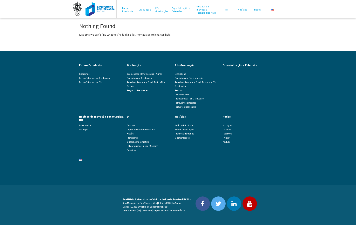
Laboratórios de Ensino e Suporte (142, 146)
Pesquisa (179, 90)
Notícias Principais (184, 125)
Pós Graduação (161, 10)
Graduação (145, 9)
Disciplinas (180, 73)
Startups (83, 129)
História (131, 133)
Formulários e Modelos (185, 102)
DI (226, 9)
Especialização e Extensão (181, 10)
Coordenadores (182, 94)
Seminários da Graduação (139, 78)
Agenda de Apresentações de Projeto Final (146, 82)
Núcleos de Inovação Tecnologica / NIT (206, 9)
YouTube (226, 141)
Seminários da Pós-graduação (189, 78)
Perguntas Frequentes (137, 90)
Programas (84, 73)
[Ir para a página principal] (100, 9)
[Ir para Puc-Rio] (77, 9)
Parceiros (131, 150)
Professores (132, 137)
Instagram (228, 125)
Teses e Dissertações (184, 129)
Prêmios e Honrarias (184, 133)
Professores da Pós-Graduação (189, 98)
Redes (257, 9)
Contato (131, 125)
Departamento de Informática (141, 129)
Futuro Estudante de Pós (90, 82)
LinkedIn (227, 129)
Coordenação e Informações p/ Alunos (144, 73)
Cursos (130, 86)
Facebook (227, 133)
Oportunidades (182, 137)
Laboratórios (85, 125)
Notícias (242, 9)
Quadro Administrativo (138, 141)
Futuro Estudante (127, 10)
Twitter (226, 137)
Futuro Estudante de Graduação (94, 78)
